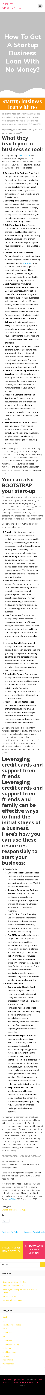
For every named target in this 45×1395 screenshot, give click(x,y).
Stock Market (8, 1360)
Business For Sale (10, 1296)
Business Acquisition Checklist (14, 1282)
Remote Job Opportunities (13, 1300)
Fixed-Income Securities (12, 1325)
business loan (24, 155)
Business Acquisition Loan (13, 1286)
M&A (4, 1336)
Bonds (5, 1317)
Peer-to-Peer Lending (11, 1344)
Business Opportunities (13, 1379)
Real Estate (7, 1348)
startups (27, 263)
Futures (5, 1329)
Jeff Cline (13, 1199)
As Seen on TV (17, 1382)
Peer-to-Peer (8, 1340)
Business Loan (31, 1382)
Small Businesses (9, 1209)
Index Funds (7, 1332)
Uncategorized (8, 1364)
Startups (22, 1209)
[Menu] (40, 6)
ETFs (4, 1321)
